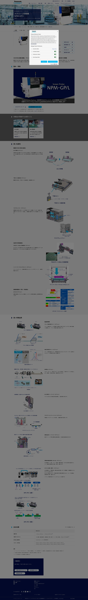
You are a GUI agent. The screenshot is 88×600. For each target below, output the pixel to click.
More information (33, 43)
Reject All (44, 61)
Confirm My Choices (52, 61)
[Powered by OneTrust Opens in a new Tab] (54, 64)
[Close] (57, 32)
